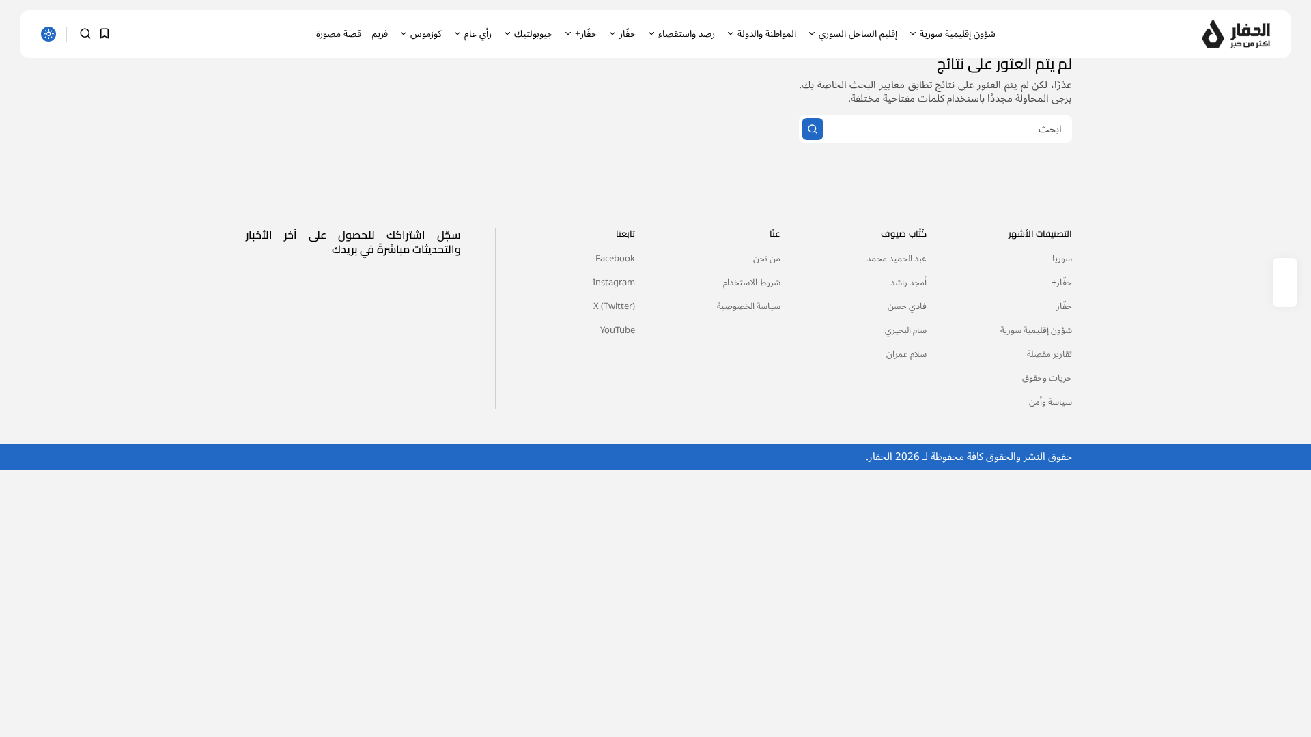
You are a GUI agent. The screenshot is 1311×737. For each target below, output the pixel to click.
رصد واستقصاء (686, 34)
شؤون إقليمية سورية (958, 34)
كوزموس (426, 34)
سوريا (1062, 258)
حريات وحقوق (1047, 378)
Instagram (614, 282)
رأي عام (478, 34)
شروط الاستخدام (751, 282)
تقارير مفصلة (1049, 354)
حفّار (627, 34)
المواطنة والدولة (766, 34)
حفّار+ (586, 34)
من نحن (766, 258)
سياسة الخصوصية (748, 306)
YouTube (617, 330)
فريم (380, 34)
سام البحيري (906, 330)
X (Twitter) (614, 306)
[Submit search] (812, 129)
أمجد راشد (908, 282)
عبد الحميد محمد (896, 258)
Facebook (615, 258)
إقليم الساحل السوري (858, 34)
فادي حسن (907, 306)
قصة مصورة (338, 34)
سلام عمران (906, 354)
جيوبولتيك (533, 34)
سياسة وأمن (1050, 401)
